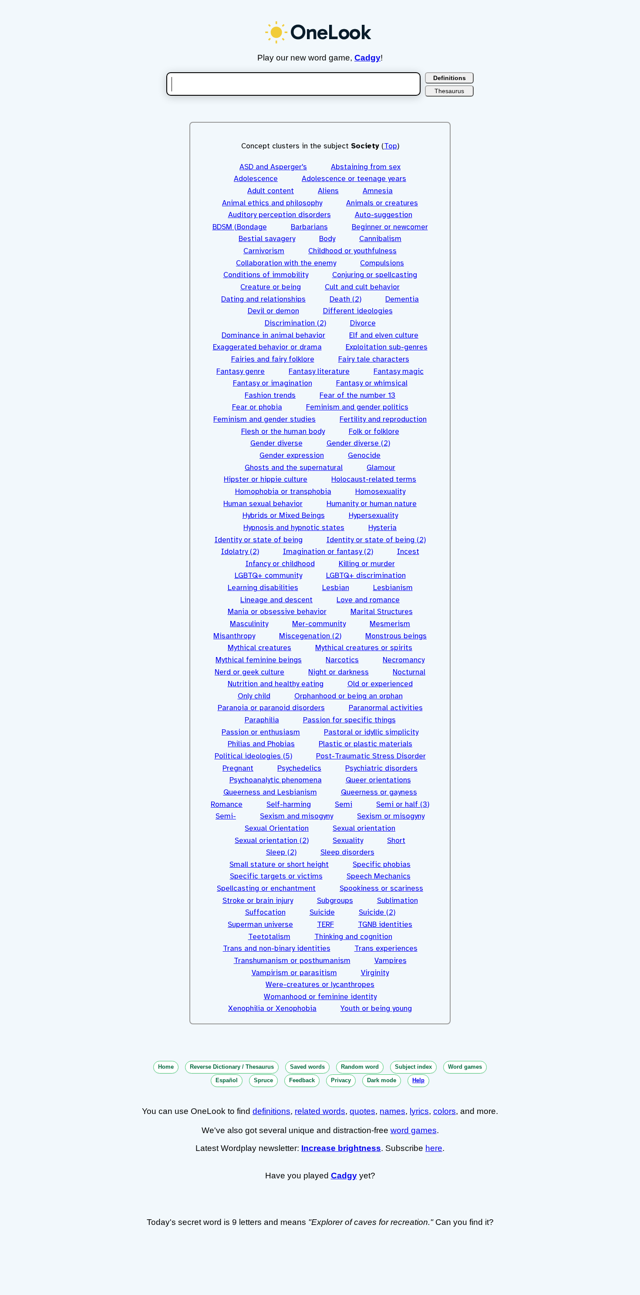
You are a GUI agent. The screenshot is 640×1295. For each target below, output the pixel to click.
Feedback (302, 1080)
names (392, 1111)
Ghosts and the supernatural (294, 467)
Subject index (413, 1067)
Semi (343, 804)
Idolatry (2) (240, 551)
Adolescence (256, 178)
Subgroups (335, 900)
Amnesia (378, 190)
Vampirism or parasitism (294, 972)
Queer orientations (378, 780)
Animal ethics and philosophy (272, 203)
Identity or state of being (259, 539)
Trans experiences (386, 948)
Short (396, 840)
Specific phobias (382, 864)
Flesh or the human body (283, 431)
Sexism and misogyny (296, 816)
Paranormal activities (386, 707)
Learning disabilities (263, 587)
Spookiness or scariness (381, 888)
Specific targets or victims (276, 876)
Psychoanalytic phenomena (275, 780)
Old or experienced (380, 683)
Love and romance (368, 599)
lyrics (419, 1111)
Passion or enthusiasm (261, 732)
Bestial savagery (267, 238)
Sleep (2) (281, 852)
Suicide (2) (377, 912)
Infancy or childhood (280, 563)
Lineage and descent (276, 599)
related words (320, 1111)
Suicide (322, 912)
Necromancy (403, 659)
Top (390, 146)
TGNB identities (385, 924)
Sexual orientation (364, 828)
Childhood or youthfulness (352, 250)
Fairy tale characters (373, 359)
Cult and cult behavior (362, 287)
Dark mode (381, 1080)
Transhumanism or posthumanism (292, 960)
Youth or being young (376, 1008)
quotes (362, 1111)
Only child (254, 696)
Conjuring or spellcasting (374, 274)
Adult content (270, 190)
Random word (360, 1067)
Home (166, 1067)
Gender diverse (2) (358, 443)
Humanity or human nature (372, 503)
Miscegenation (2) (310, 636)
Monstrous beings (396, 636)
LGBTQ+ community (268, 575)
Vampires (390, 960)
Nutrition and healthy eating (275, 683)
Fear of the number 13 (357, 395)
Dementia (402, 299)
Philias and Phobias (261, 743)
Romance (227, 804)
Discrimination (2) (295, 323)
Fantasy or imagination (272, 383)
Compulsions (382, 263)
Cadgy (367, 57)
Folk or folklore (374, 431)
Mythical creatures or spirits (363, 647)
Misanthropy (234, 636)
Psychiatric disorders (381, 768)
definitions (271, 1111)
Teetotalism (269, 936)
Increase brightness (341, 1148)
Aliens (328, 190)
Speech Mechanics (379, 876)
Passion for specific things (349, 720)
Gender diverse (276, 443)
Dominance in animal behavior (273, 335)
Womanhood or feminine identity (320, 996)
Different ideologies (358, 310)
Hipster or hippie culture (265, 479)
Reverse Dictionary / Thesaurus (232, 1067)
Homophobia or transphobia (283, 491)
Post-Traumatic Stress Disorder (371, 756)
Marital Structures (381, 611)
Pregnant (237, 768)
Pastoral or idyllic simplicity (371, 732)
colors (444, 1111)
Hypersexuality (373, 515)
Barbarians (309, 226)
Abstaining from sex (366, 166)
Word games (465, 1067)
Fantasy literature (319, 371)
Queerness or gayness (379, 792)
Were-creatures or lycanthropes (320, 984)
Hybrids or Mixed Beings (284, 515)
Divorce (363, 323)
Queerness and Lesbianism (270, 792)
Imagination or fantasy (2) (328, 551)
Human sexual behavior (263, 503)
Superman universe (260, 924)
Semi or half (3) (402, 804)
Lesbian (335, 587)
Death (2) (345, 299)
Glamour (381, 467)
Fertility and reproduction (383, 419)
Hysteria (382, 527)
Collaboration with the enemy (286, 263)
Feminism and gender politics (357, 407)
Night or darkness (338, 672)
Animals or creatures (382, 203)
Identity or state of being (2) (376, 539)
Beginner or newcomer (390, 226)
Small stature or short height (279, 864)
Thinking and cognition (353, 936)
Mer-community (319, 623)
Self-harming (288, 804)
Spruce (263, 1080)
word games (414, 1130)
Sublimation (397, 900)
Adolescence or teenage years (354, 178)
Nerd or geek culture (249, 672)
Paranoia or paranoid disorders (271, 707)
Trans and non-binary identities (276, 948)
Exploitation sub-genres (387, 347)
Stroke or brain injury (257, 900)
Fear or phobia (257, 407)
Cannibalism (380, 238)
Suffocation (265, 912)
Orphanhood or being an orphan (348, 696)
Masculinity (249, 623)
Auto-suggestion (383, 214)
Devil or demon (273, 310)
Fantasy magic (399, 371)
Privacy (341, 1080)
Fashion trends (270, 395)
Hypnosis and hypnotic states (293, 527)
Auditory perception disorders (279, 214)
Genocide (364, 455)
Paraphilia (262, 720)
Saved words (307, 1067)
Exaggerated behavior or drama (267, 347)
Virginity (375, 972)
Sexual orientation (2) (272, 840)
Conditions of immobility (265, 274)
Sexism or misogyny (390, 816)
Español (227, 1080)
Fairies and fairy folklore (272, 359)
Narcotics (342, 659)
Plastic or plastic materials (365, 743)
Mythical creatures (259, 647)
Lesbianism (393, 587)
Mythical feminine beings (259, 659)
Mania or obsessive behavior (277, 611)
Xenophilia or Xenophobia (272, 1008)
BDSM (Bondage (239, 226)
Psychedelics (299, 768)
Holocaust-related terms (373, 479)
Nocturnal (409, 672)
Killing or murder (367, 563)
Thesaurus (449, 90)
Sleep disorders (347, 852)
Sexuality (348, 840)
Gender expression (291, 455)
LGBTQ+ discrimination (366, 575)
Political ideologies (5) (253, 756)
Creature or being (270, 287)
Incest (408, 551)
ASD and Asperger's (273, 166)
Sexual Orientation (277, 828)
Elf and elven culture (383, 335)
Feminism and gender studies (264, 419)
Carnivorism (263, 250)
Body (327, 238)
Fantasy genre (240, 371)
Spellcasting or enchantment (266, 888)
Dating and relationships (263, 299)
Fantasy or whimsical (372, 383)
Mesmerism (390, 623)
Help (418, 1080)
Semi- (226, 816)
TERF (325, 924)
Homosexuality (380, 491)
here (433, 1148)
